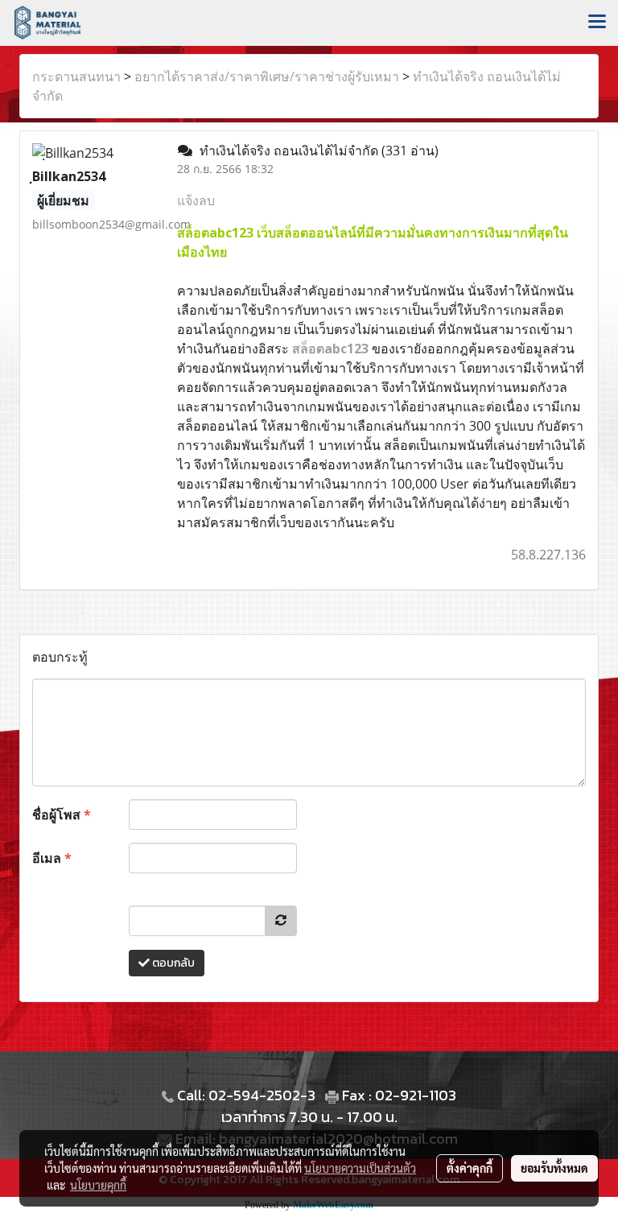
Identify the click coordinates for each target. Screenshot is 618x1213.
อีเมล (52, 858)
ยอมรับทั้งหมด (554, 1168)
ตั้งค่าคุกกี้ (469, 1168)
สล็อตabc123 (330, 348)
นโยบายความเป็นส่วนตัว (360, 1168)
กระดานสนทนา (76, 76)
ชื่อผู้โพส (61, 814)
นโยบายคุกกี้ (98, 1185)
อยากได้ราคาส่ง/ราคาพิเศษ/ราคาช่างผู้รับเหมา (266, 76)
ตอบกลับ (172, 963)
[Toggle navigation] (597, 22)
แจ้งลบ (196, 200)
